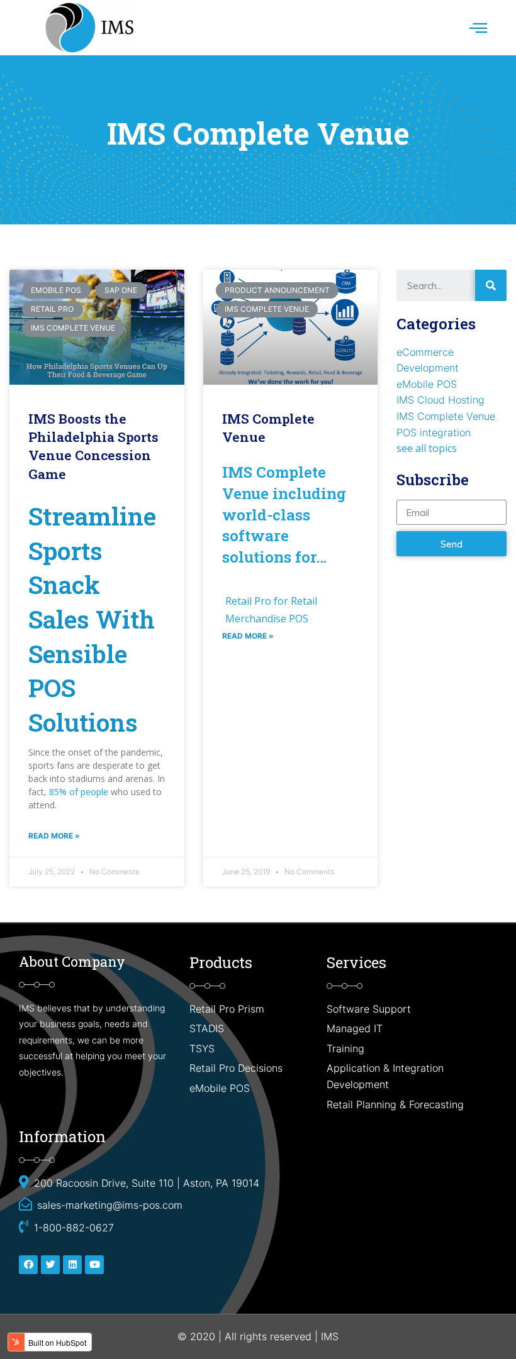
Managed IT (355, 1028)
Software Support (369, 1009)
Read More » (54, 835)
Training (345, 1048)
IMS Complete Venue (445, 416)
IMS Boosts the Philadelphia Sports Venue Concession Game (93, 446)
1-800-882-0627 (74, 1227)
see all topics (426, 448)
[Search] (491, 285)
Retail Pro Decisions (236, 1068)
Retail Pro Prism (228, 1009)
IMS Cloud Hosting (440, 399)
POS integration (433, 432)
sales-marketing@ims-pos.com (109, 1205)
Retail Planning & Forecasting (395, 1104)
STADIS (206, 1028)
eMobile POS (426, 384)
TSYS (202, 1048)
